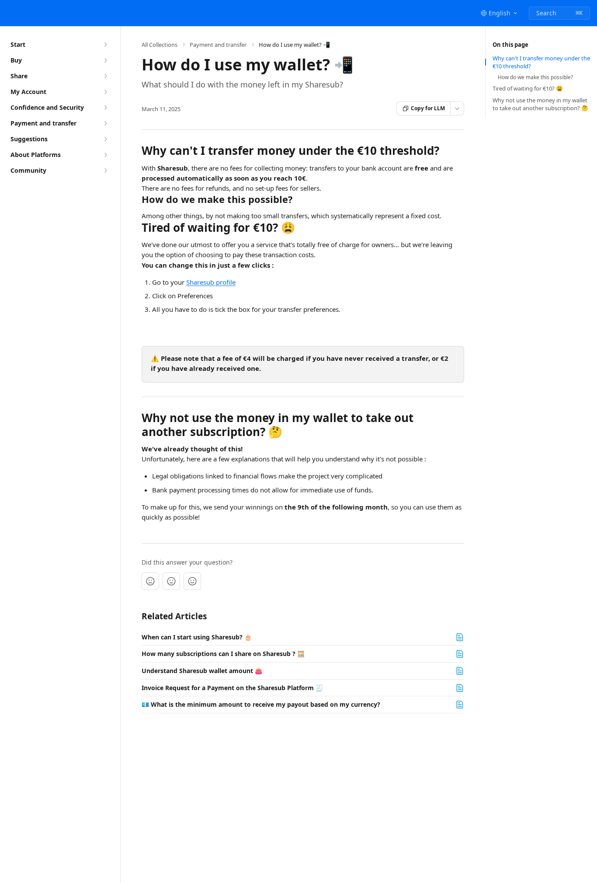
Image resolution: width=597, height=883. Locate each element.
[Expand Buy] (105, 60)
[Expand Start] (105, 44)
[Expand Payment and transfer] (105, 123)
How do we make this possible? (535, 77)
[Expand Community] (105, 170)
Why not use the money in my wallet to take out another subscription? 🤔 (540, 104)
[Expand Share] (105, 76)
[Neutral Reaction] (171, 581)
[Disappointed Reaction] (150, 581)
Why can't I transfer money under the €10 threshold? (541, 62)
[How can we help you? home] (8, 13)
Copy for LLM (428, 108)
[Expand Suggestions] (105, 139)
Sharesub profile (211, 282)
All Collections (159, 45)
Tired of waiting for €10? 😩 (528, 88)
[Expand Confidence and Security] (105, 107)
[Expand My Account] (105, 92)
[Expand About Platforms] (105, 155)
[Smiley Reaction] (192, 581)
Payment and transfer (218, 45)
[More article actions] (457, 108)
